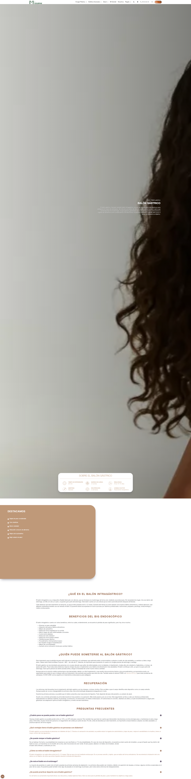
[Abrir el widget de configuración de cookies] (2, 776)
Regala (127, 2)
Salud (105, 2)
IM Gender (113, 2)
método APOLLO (131, 673)
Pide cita (158, 2)
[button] (95, 715)
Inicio (148, 200)
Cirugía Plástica (80, 2)
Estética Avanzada (94, 2)
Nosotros (121, 2)
